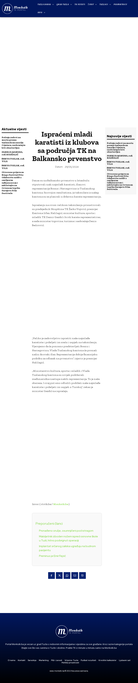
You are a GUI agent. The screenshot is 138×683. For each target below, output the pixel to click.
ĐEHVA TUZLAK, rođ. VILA (118, 162)
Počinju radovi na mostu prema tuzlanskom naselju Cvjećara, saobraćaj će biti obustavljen (13, 142)
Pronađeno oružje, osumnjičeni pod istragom (66, 530)
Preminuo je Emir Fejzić (52, 556)
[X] (59, 575)
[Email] (74, 575)
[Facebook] (51, 575)
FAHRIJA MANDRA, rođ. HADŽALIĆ (12, 153)
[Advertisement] (69, 69)
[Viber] (82, 575)
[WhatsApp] (67, 575)
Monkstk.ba (60, 504)
